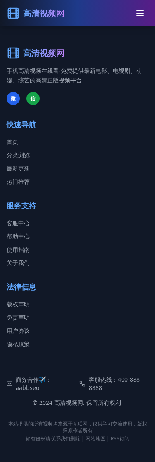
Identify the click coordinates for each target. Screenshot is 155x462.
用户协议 (18, 330)
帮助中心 (18, 236)
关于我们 (18, 263)
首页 (12, 142)
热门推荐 (18, 181)
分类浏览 (18, 155)
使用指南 (18, 249)
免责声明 (18, 317)
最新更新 (18, 168)
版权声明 (18, 304)
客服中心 (18, 223)
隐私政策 (18, 344)
